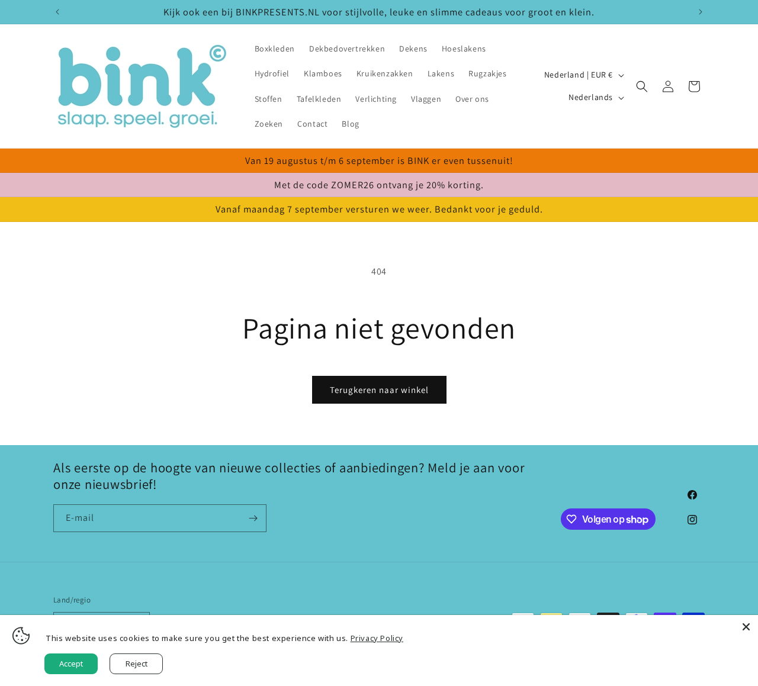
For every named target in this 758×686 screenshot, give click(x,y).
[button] (642, 86)
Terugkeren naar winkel (379, 389)
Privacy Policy (377, 638)
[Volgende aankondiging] (701, 12)
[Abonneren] (253, 518)
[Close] (746, 627)
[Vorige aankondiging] (57, 12)
